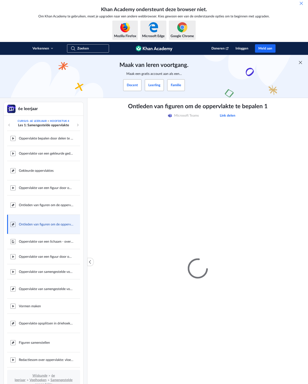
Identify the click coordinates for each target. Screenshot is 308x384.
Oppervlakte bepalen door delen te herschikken (46, 138)
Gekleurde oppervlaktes (36, 170)
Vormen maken (30, 306)
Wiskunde (39, 375)
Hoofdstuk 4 (59, 121)
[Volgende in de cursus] (77, 125)
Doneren (218, 48)
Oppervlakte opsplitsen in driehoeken (46, 323)
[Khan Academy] (154, 48)
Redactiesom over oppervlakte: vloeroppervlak (46, 360)
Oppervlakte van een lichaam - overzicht (46, 241)
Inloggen (242, 48)
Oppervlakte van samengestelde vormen (46, 271)
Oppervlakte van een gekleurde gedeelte (46, 153)
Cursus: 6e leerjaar (32, 121)
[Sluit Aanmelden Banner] (300, 62)
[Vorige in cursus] (9, 125)
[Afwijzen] (301, 3)
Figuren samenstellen (34, 342)
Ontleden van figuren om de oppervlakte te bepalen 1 (46, 224)
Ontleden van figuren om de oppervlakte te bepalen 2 (46, 205)
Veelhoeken (38, 380)
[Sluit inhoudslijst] (90, 262)
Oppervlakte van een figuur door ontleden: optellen (46, 256)
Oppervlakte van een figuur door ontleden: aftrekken (46, 188)
